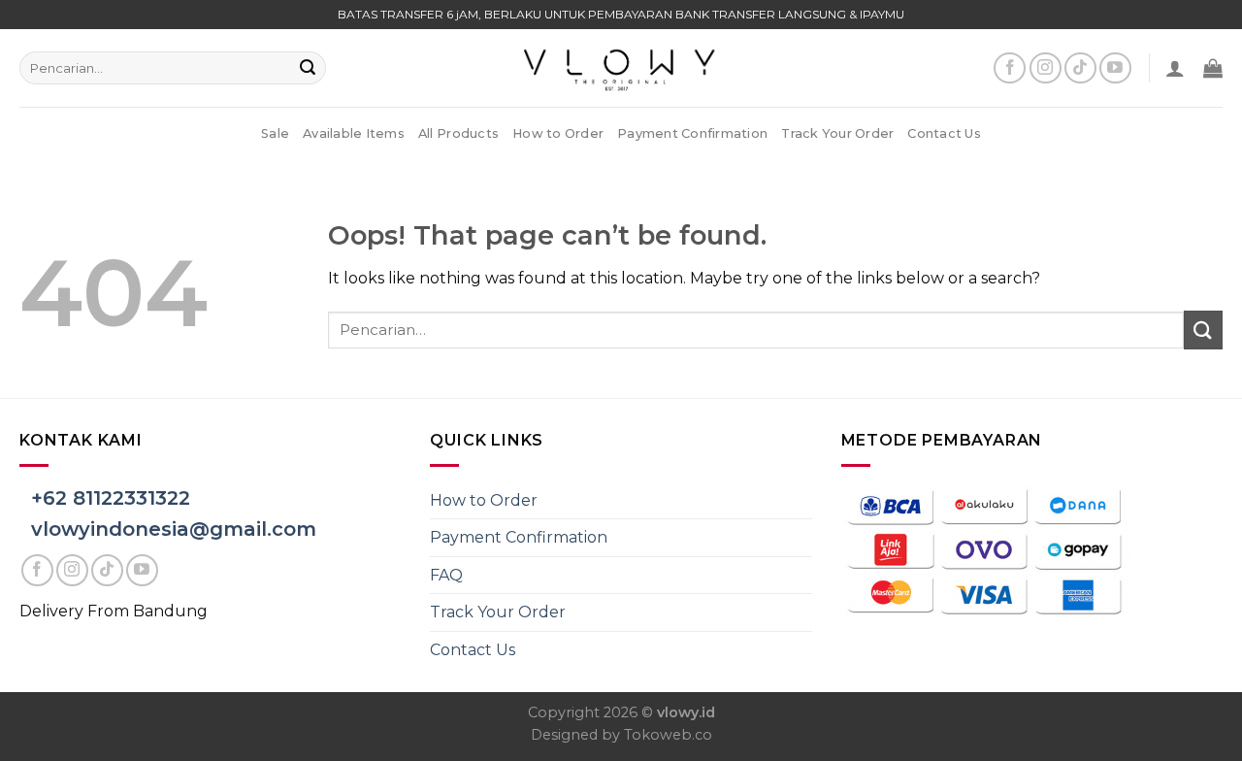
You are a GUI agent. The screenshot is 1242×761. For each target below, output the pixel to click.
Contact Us (944, 133)
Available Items (354, 133)
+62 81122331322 (110, 498)
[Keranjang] (1213, 68)
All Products (458, 133)
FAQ (446, 575)
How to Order (558, 133)
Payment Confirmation (692, 133)
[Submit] (307, 67)
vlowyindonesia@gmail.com (173, 529)
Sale (275, 133)
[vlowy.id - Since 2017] (621, 67)
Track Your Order (837, 133)
